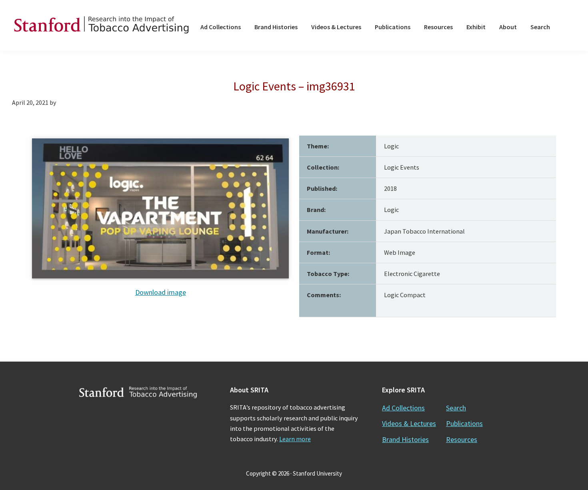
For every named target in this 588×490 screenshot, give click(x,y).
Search (456, 407)
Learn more (295, 439)
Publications (464, 423)
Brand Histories (405, 439)
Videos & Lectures (409, 423)
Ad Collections (403, 407)
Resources (461, 439)
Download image (160, 292)
